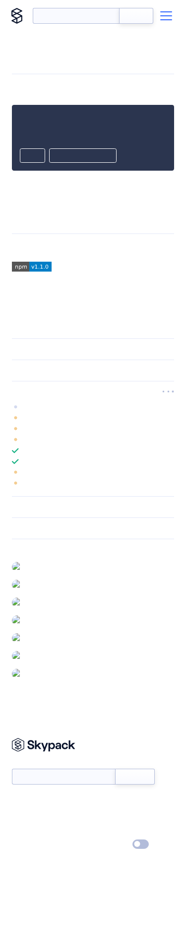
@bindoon (42, 584)
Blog (102, 816)
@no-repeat (44, 619)
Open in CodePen (83, 156)
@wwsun (40, 673)
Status (105, 801)
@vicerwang (44, 655)
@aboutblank (46, 566)
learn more (83, 391)
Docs (19, 801)
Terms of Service (120, 830)
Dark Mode (110, 844)
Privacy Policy (32, 844)
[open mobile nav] (166, 16)
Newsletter (28, 763)
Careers (24, 830)
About (21, 816)
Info (168, 418)
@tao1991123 (45, 637)
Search (136, 16)
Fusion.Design (82, 247)
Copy (32, 156)
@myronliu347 (47, 602)
